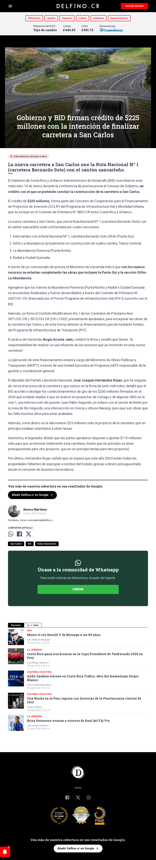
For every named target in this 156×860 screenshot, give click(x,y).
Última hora (34, 18)
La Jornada (34, 649)
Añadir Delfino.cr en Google (30, 495)
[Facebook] (67, 797)
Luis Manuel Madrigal (38, 639)
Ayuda (78, 787)
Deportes (67, 18)
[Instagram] (88, 797)
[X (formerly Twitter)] (78, 797)
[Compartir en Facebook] (19, 534)
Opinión (51, 18)
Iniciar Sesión (134, 6)
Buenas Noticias (119, 18)
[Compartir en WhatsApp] (10, 534)
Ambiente (98, 18)
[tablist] (78, 625)
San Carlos (16, 544)
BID (29, 544)
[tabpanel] (78, 680)
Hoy (78, 110)
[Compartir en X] (28, 534)
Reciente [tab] (16, 625)
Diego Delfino (34, 707)
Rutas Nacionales (46, 544)
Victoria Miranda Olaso (39, 685)
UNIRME (78, 589)
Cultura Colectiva (39, 672)
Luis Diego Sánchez (38, 662)
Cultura (82, 18)
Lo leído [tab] (32, 625)
